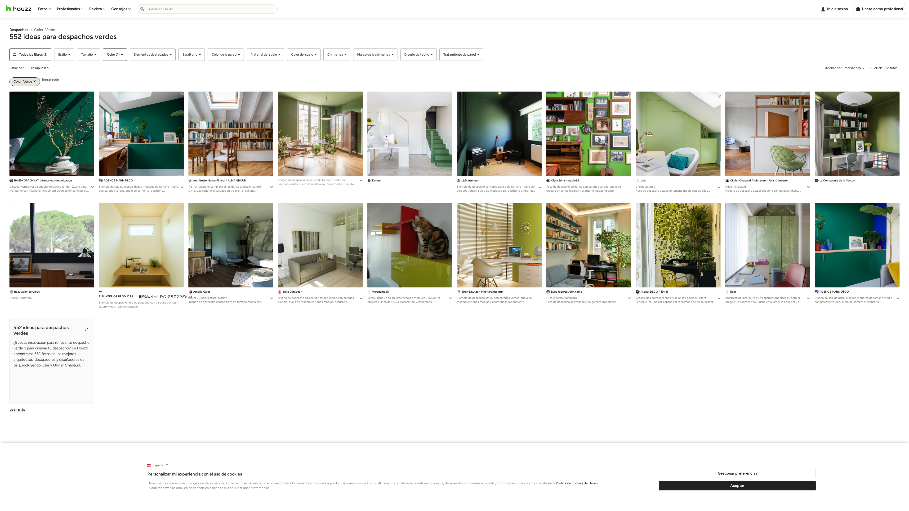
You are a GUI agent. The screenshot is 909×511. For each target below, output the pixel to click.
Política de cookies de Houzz (577, 483)
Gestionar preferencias (737, 473)
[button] (30, 54)
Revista (95, 9)
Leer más (17, 409)
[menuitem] (44, 9)
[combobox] (208, 9)
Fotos (42, 9)
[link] (18, 29)
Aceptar (737, 485)
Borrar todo (50, 80)
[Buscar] (142, 9)
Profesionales (68, 9)
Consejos (119, 9)
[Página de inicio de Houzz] (18, 8)
